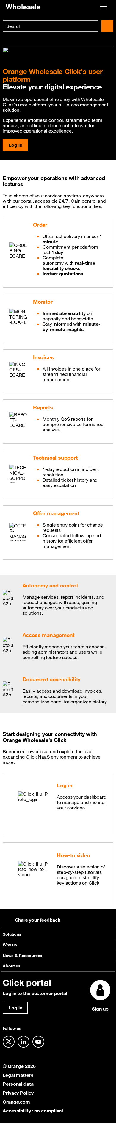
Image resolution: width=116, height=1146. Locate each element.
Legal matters (18, 1075)
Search (107, 26)
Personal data (18, 1084)
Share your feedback (37, 920)
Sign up (100, 1008)
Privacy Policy (18, 1092)
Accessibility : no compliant (33, 1110)
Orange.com (16, 1101)
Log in (15, 145)
